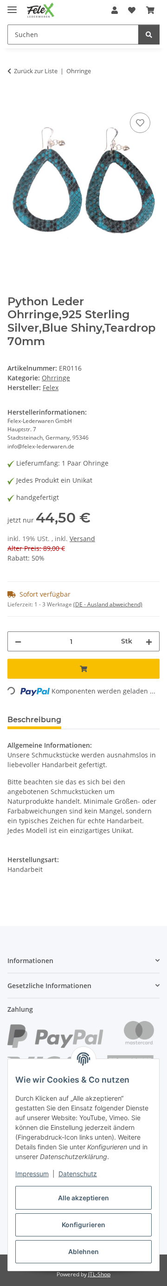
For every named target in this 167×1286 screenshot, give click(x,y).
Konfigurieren (83, 1225)
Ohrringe (56, 377)
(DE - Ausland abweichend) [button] (107, 604)
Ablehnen (83, 1251)
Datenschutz (77, 1174)
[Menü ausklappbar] (12, 6)
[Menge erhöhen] (149, 641)
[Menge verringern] (18, 641)
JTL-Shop (99, 1274)
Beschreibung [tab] (34, 719)
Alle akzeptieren (83, 1198)
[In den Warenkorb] (14, 100)
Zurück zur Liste (36, 71)
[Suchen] (149, 34)
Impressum (32, 1174)
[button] (114, 10)
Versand (82, 538)
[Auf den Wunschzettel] (140, 123)
